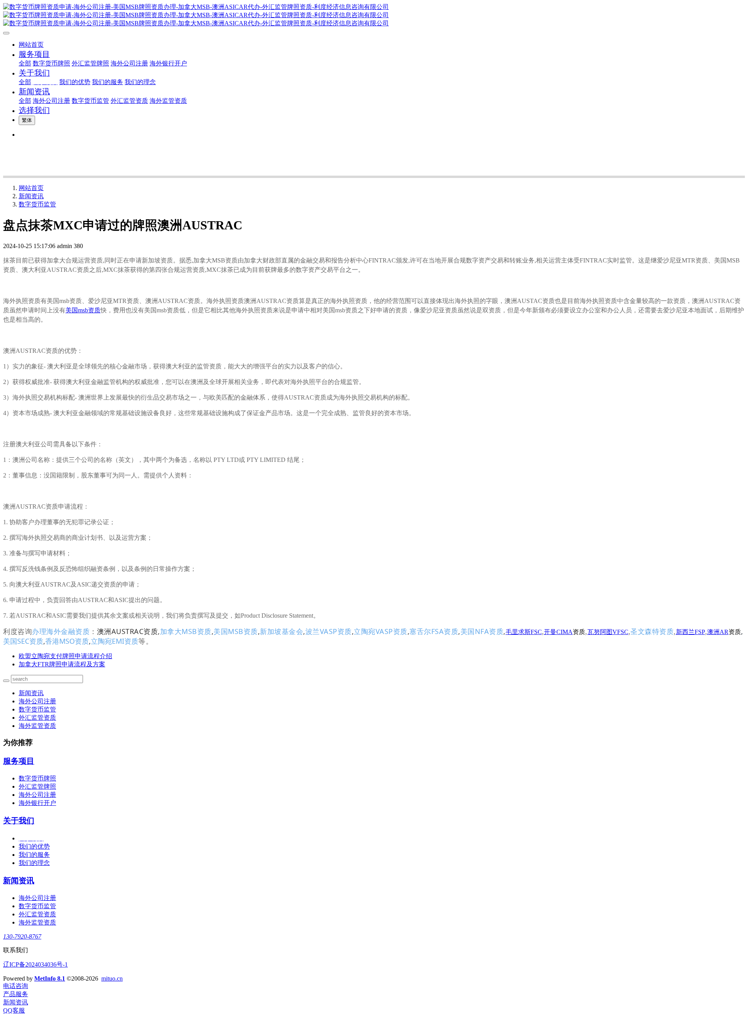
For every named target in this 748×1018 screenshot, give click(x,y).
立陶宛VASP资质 (381, 631)
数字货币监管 (37, 204)
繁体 (27, 120)
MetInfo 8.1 (49, 978)
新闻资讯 (31, 196)
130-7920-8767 (22, 936)
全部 (25, 63)
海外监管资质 (37, 725)
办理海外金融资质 (61, 632)
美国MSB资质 (235, 631)
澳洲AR (718, 632)
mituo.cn (112, 978)
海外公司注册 (37, 701)
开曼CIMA (558, 632)
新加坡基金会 (281, 631)
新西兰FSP (690, 632)
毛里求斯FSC (524, 632)
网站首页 (31, 44)
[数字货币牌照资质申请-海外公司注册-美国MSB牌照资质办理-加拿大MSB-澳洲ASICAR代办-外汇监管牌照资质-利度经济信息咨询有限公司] (374, 15)
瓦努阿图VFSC (607, 632)
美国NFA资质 (482, 631)
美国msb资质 (83, 310)
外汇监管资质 (37, 717)
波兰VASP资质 (328, 631)
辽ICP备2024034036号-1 (35, 964)
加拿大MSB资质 (186, 631)
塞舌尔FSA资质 (433, 631)
